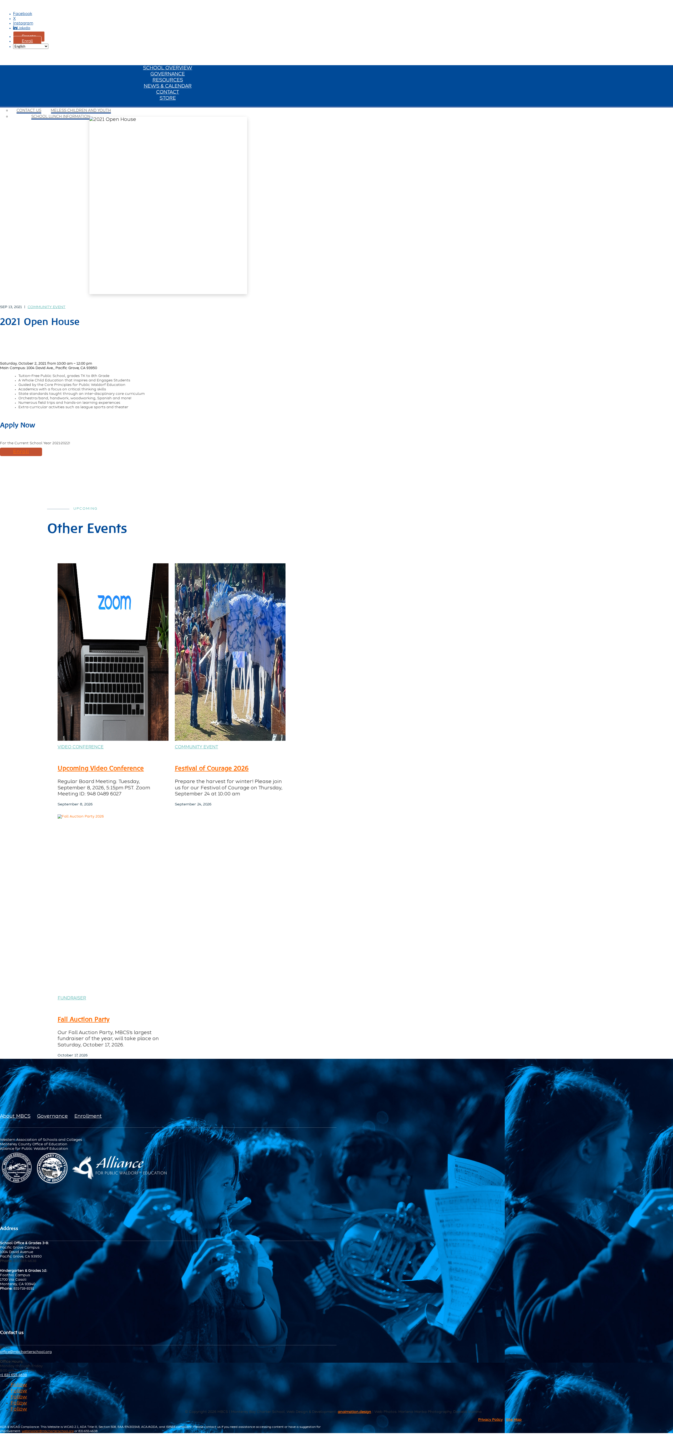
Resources (167, 80)
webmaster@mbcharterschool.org (48, 1431)
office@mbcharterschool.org (26, 1352)
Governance (167, 74)
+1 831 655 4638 (13, 1375)
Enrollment (88, 1116)
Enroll (27, 41)
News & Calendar (168, 86)
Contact (167, 92)
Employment (49, 104)
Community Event (46, 307)
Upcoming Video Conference (101, 768)
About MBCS (15, 1116)
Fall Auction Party (83, 1019)
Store (168, 98)
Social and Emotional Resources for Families (61, 104)
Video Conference (81, 747)
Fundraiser (72, 998)
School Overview (167, 68)
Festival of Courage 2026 (212, 768)
